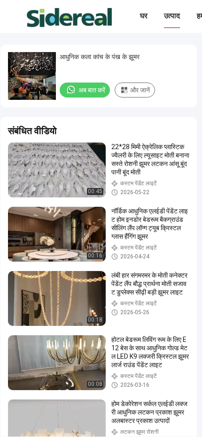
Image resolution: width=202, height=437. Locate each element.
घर (144, 16)
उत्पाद (172, 16)
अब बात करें (91, 90)
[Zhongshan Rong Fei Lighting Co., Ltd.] (69, 16)
